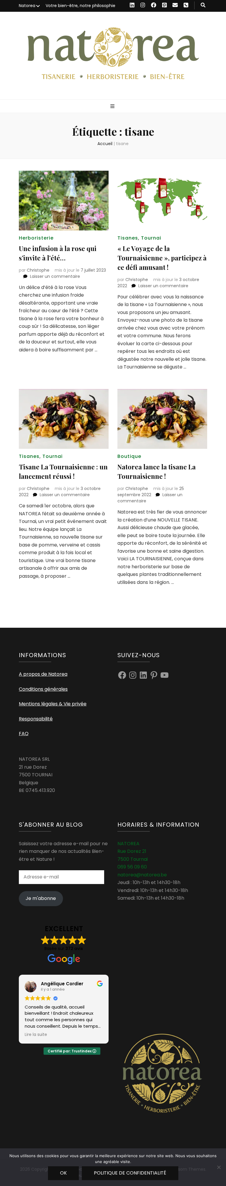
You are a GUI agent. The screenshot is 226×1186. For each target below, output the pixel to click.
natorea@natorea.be (142, 874)
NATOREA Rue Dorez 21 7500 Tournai (132, 851)
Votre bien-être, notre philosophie (80, 6)
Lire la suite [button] (36, 1034)
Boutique (129, 456)
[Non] (219, 1167)
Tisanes (127, 238)
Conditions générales (43, 689)
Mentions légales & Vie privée (53, 703)
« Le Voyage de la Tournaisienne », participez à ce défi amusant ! (162, 258)
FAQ (24, 733)
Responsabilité (36, 718)
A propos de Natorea (43, 674)
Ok (63, 1173)
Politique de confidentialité (130, 1173)
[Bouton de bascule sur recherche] (203, 5)
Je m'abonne (41, 898)
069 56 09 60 (132, 866)
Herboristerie (36, 238)
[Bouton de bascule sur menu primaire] (113, 107)
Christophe (38, 270)
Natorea (27, 6)
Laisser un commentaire (55, 276)
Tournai (151, 238)
